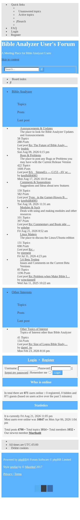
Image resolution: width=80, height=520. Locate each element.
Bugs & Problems (30, 155)
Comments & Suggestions (35, 182)
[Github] (44, 488)
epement (26, 252)
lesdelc (25, 148)
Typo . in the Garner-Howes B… (48, 197)
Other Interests (22, 292)
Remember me (39, 372)
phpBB (22, 459)
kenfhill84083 (29, 175)
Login (32, 360)
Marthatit (35, 432)
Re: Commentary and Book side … (49, 224)
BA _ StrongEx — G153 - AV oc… (50, 172)
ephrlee (25, 227)
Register (48, 360)
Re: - (31, 249)
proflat (14, 466)
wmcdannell (28, 279)
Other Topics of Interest (34, 329)
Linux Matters (28, 234)
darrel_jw (26, 347)
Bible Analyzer (22, 91)
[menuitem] (28, 11)
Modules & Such (30, 207)
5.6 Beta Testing (29, 259)
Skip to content (10, 59)
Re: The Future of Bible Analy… (48, 145)
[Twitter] (37, 488)
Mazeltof (30, 466)
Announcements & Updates (36, 128)
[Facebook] (50, 488)
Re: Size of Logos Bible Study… (48, 344)
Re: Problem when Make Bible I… (49, 276)
